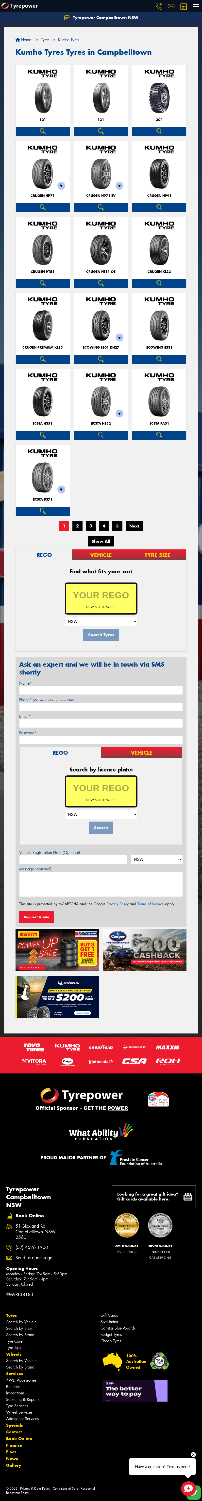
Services (14, 1373)
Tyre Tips (13, 1347)
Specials (14, 1425)
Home (25, 39)
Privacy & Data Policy (35, 1488)
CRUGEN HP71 (43, 196)
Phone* (47, 699)
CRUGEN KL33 (159, 272)
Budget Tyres (111, 1334)
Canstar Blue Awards (118, 1328)
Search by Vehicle (21, 1322)
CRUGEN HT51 (42, 272)
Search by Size (19, 1328)
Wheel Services (19, 1412)
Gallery (13, 1465)
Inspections (15, 1393)
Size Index (109, 1321)
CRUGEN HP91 (159, 196)
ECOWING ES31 (159, 347)
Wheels (13, 1354)
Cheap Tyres (111, 1341)
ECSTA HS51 (42, 423)
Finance (14, 1445)
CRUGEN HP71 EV (101, 196)
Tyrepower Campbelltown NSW (105, 17)
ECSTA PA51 (159, 423)
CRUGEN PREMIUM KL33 (42, 347)
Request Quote (36, 917)
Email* (25, 716)
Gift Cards (109, 1315)
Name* (25, 683)
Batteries (13, 1386)
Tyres (11, 1315)
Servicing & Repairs (22, 1399)
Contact (14, 1432)
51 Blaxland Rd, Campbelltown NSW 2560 (36, 1231)
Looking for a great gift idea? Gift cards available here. (147, 1196)
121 (42, 120)
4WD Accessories (21, 1380)
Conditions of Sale (65, 1488)
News (12, 1458)
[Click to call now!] (159, 6)
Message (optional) (35, 869)
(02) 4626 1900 (32, 1247)
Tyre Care (14, 1341)
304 (159, 120)
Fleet (11, 1452)
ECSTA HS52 (101, 423)
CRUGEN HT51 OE (101, 272)
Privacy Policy (118, 903)
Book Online (19, 1438)
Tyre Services (17, 1405)
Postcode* (27, 732)
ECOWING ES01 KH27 (101, 347)
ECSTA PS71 (42, 499)
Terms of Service (150, 903)
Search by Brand (20, 1334)
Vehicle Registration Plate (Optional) (49, 852)
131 (101, 120)
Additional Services (22, 1418)
